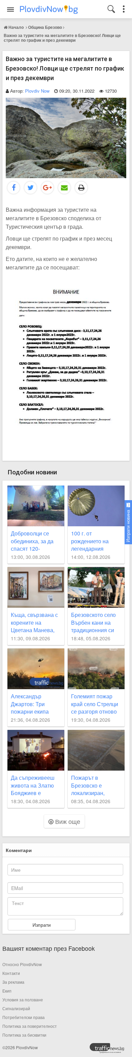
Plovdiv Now (37, 91)
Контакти (11, 973)
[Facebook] (13, 188)
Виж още (66, 821)
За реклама (13, 982)
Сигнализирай (16, 1008)
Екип (7, 991)
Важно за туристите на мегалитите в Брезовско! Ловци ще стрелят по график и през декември (62, 37)
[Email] (64, 188)
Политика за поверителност (29, 1026)
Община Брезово (45, 27)
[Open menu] (10, 9)
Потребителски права (23, 1017)
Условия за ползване (22, 999)
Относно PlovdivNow (22, 964)
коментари (19, 850)
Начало (16, 27)
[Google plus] (47, 188)
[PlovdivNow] (110, 1050)
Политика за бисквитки (24, 1035)
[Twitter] (30, 188)
